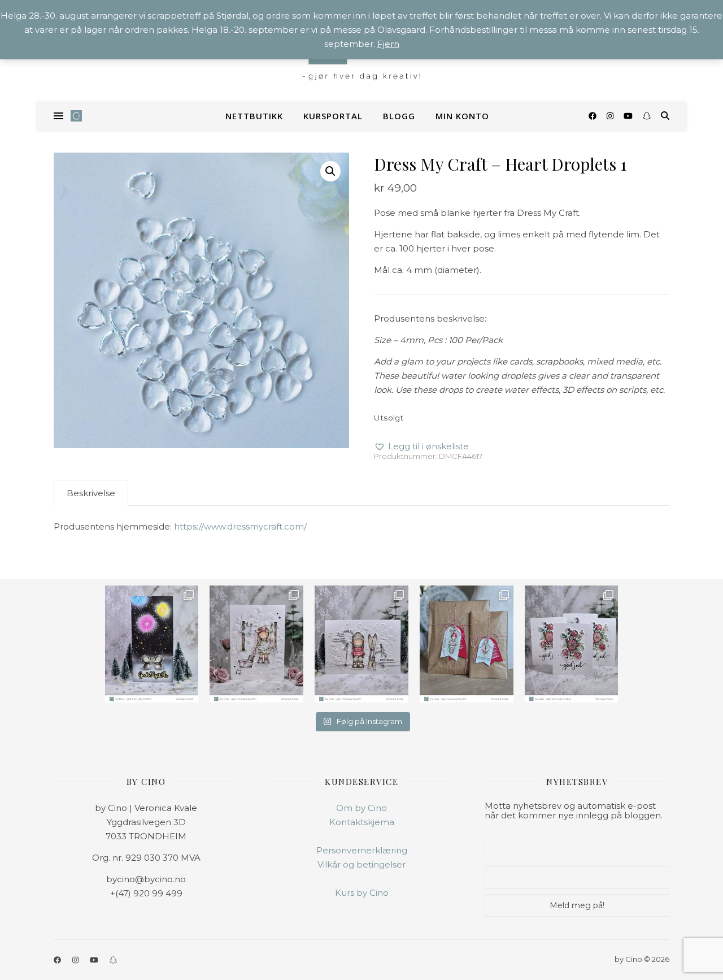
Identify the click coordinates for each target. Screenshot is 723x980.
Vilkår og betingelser (361, 864)
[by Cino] (76, 116)
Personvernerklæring (361, 850)
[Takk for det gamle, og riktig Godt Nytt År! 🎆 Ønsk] (152, 644)
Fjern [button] (388, 43)
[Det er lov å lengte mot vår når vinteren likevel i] (256, 644)
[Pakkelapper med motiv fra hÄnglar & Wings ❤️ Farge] (466, 644)
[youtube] (629, 116)
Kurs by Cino (362, 892)
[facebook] (594, 116)
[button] (330, 171)
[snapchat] (647, 116)
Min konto (462, 116)
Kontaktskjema (361, 822)
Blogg (399, 116)
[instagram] (611, 116)
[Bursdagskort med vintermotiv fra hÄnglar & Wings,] (361, 644)
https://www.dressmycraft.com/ (240, 526)
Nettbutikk (254, 116)
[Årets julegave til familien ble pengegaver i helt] (572, 644)
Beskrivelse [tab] (91, 493)
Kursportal (333, 116)
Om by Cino (361, 808)
